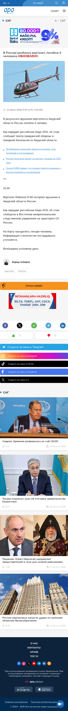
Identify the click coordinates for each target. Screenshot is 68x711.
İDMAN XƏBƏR (34, 286)
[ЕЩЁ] (63, 11)
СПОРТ (55, 11)
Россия (22, 271)
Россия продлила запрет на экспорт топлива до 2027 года (33, 160)
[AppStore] (44, 690)
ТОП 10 (34, 656)
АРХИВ (34, 652)
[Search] (56, 3)
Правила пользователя (16, 702)
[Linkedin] (44, 664)
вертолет (9, 271)
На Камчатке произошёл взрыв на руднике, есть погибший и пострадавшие (31, 151)
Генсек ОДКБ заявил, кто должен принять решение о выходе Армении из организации (33, 170)
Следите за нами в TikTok (21, 364)
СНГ (63, 20)
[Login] (63, 3)
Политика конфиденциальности (47, 702)
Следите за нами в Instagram (22, 356)
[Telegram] (39, 664)
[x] (29, 664)
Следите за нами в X (18, 380)
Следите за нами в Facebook (22, 372)
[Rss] (49, 664)
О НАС (34, 643)
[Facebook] (19, 664)
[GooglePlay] (24, 690)
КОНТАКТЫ (34, 647)
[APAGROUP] (34, 682)
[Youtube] (34, 664)
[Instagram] (24, 664)
